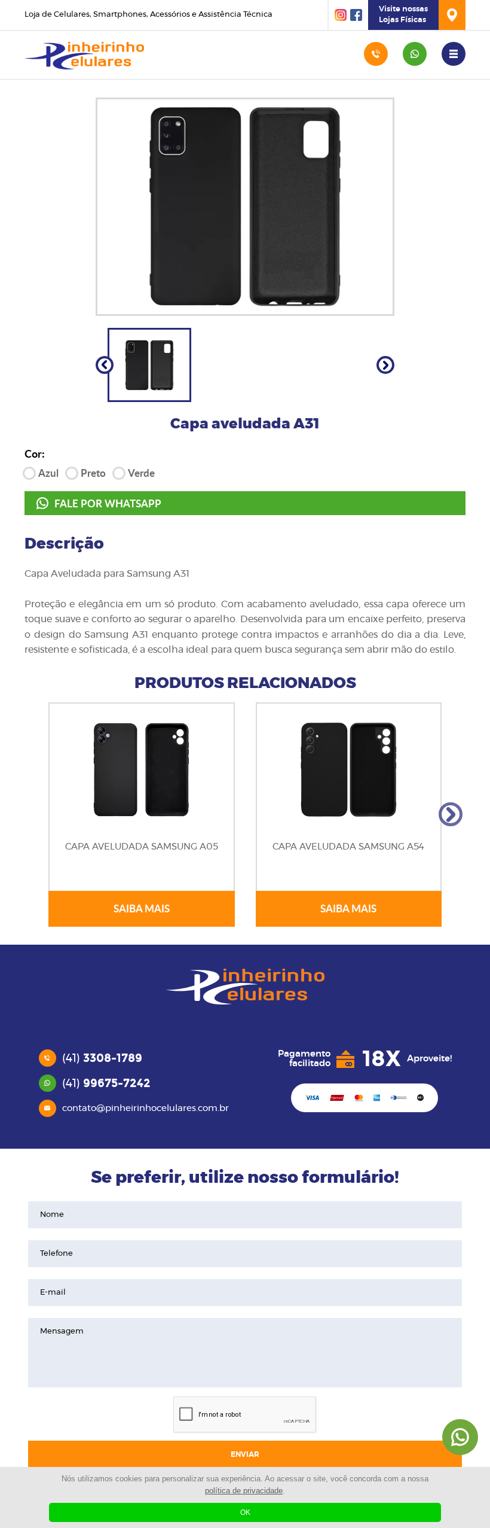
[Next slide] (385, 365)
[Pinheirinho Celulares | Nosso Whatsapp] (460, 1437)
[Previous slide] (105, 365)
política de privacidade (244, 1490)
